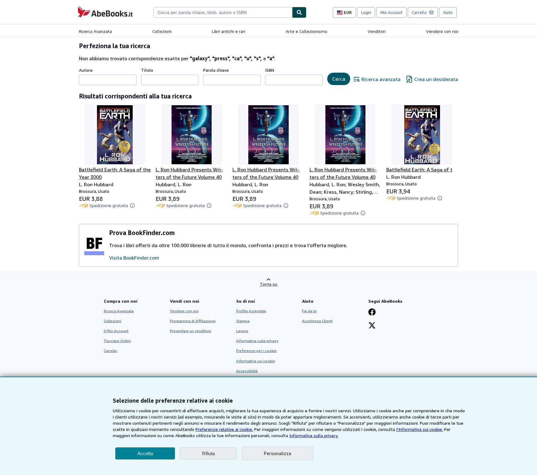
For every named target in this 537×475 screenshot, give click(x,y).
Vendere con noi (442, 31)
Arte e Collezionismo (306, 31)
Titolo (147, 70)
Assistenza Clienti (317, 321)
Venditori (377, 31)
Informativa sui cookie (255, 361)
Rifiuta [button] (208, 453)
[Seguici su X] (372, 326)
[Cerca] (299, 12)
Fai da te (309, 311)
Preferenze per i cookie (256, 350)
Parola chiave (216, 70)
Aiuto (448, 12)
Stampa (243, 321)
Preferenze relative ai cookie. (224, 429)
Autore (86, 70)
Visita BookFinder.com (134, 258)
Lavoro (242, 330)
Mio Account (391, 12)
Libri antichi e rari (228, 31)
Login (366, 12)
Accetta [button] (145, 453)
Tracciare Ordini (117, 340)
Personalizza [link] (277, 453)
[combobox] (223, 12)
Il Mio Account (116, 330)
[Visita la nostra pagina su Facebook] (372, 313)
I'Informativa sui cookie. (419, 429)
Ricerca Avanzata (95, 31)
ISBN (269, 70)
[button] (132, 205)
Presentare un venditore (190, 330)
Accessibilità (247, 371)
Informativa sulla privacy (257, 340)
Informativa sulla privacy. (313, 435)
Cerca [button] (338, 79)
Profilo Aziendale (251, 311)
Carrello (110, 350)
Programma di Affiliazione (193, 321)
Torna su (268, 284)
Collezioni (162, 31)
